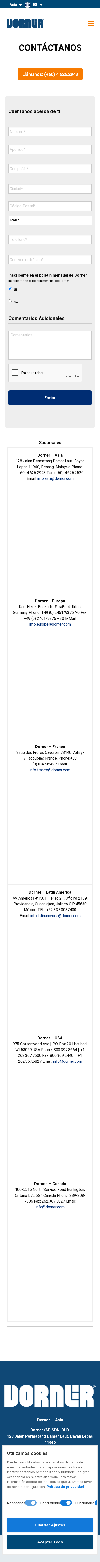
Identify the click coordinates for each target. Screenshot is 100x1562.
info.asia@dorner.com (55, 478)
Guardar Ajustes (50, 1525)
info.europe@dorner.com (50, 624)
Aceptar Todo (50, 1542)
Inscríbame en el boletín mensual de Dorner (47, 275)
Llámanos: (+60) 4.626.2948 (50, 74)
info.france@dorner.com (50, 770)
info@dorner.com (67, 1061)
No (16, 302)
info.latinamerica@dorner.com (55, 915)
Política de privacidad (65, 1487)
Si (15, 290)
